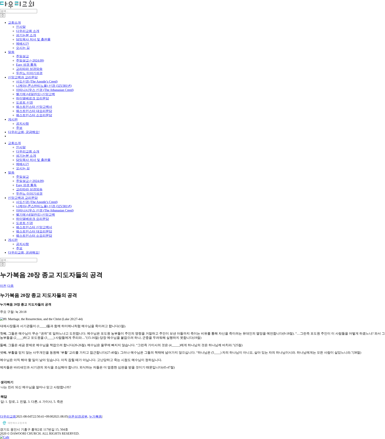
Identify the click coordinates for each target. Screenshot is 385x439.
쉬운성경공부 (77, 416)
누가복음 (95, 416)
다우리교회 (8, 416)
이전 (3, 285)
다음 (10, 285)
